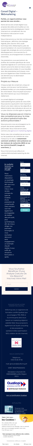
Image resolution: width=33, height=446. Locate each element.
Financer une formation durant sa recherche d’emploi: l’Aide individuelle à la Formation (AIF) (21, 412)
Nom (22, 162)
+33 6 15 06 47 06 (16, 360)
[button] (30, 7)
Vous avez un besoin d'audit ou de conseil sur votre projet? (25, 200)
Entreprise (24, 182)
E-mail (22, 168)
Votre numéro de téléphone (24, 189)
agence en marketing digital (20, 131)
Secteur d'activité (23, 175)
